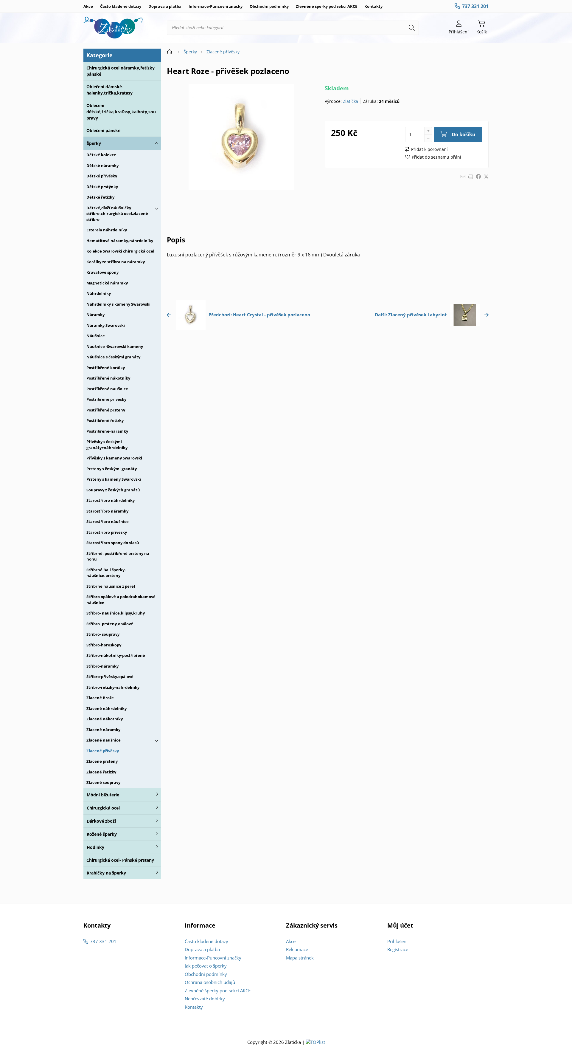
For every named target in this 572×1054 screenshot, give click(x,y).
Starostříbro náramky (107, 511)
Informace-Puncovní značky (216, 6)
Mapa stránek (300, 958)
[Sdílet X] (486, 176)
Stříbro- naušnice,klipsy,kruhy (115, 613)
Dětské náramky (102, 165)
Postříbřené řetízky (105, 420)
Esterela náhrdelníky (106, 230)
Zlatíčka (350, 101)
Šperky (94, 143)
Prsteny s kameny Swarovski (113, 479)
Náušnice (95, 335)
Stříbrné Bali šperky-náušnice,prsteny (106, 572)
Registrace (397, 949)
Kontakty (373, 6)
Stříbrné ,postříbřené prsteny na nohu (117, 556)
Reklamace (297, 949)
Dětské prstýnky (102, 186)
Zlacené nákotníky (104, 719)
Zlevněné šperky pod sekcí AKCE (326, 6)
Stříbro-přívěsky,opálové (109, 676)
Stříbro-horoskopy (103, 645)
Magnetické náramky (107, 283)
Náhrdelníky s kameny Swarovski (118, 304)
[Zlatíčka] (113, 28)
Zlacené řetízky (101, 772)
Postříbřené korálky (105, 367)
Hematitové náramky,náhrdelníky (119, 240)
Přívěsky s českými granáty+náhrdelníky (107, 444)
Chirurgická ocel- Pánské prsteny (120, 860)
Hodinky (95, 847)
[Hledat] (412, 28)
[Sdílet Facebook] (478, 176)
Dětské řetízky (100, 197)
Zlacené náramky (103, 729)
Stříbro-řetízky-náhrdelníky (112, 687)
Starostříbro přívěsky (106, 532)
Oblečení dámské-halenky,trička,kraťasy (109, 90)
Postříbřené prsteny (105, 410)
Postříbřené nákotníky (108, 378)
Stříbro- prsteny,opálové (109, 623)
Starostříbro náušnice (107, 521)
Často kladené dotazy (120, 6)
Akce (88, 6)
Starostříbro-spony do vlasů (112, 542)
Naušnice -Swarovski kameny (114, 346)
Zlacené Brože (100, 697)
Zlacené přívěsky (102, 750)
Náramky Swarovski (105, 325)
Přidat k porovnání (429, 149)
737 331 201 (475, 6)
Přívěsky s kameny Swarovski (114, 458)
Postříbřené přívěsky (106, 399)
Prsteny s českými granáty (111, 468)
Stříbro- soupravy (102, 634)
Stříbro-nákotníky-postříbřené (115, 655)
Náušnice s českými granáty (113, 357)
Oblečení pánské (103, 130)
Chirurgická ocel (103, 808)
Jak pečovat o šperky (206, 966)
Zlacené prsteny (102, 761)
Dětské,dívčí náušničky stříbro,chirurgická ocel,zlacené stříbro (117, 213)
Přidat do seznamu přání (436, 157)
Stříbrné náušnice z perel (110, 586)
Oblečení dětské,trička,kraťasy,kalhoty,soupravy (121, 112)
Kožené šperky (102, 834)
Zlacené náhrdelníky (106, 708)
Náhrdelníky (98, 293)
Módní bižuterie (103, 795)
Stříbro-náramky (102, 666)
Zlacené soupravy (103, 782)
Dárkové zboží (101, 821)
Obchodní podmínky (269, 6)
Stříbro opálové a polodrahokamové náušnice (121, 599)
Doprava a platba (164, 6)
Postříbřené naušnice (107, 388)
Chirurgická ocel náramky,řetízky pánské (120, 71)
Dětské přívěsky (101, 176)
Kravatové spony (102, 272)
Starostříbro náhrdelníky (110, 500)
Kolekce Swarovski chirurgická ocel (120, 251)
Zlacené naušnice (103, 740)
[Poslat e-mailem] (463, 176)
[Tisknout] (470, 176)
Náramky (95, 314)
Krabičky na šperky (106, 873)
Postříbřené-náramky (107, 431)
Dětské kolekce (101, 154)
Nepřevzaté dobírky (205, 999)
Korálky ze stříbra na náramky (115, 261)
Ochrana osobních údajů (210, 982)
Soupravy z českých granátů (113, 490)
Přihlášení (397, 941)
